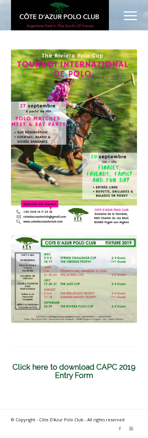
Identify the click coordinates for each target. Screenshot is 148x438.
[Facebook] (120, 428)
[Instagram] (131, 428)
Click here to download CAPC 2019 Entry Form (74, 371)
